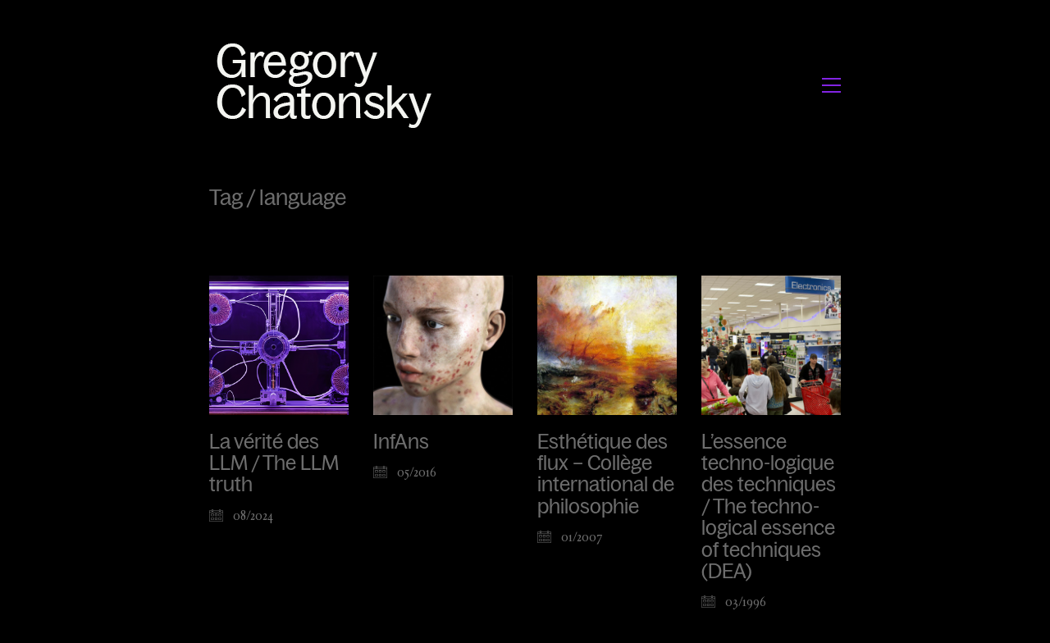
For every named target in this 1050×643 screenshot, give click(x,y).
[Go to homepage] (328, 85)
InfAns (401, 442)
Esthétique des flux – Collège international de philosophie (605, 474)
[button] (831, 85)
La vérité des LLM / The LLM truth (274, 463)
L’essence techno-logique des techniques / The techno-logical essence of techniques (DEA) (768, 506)
